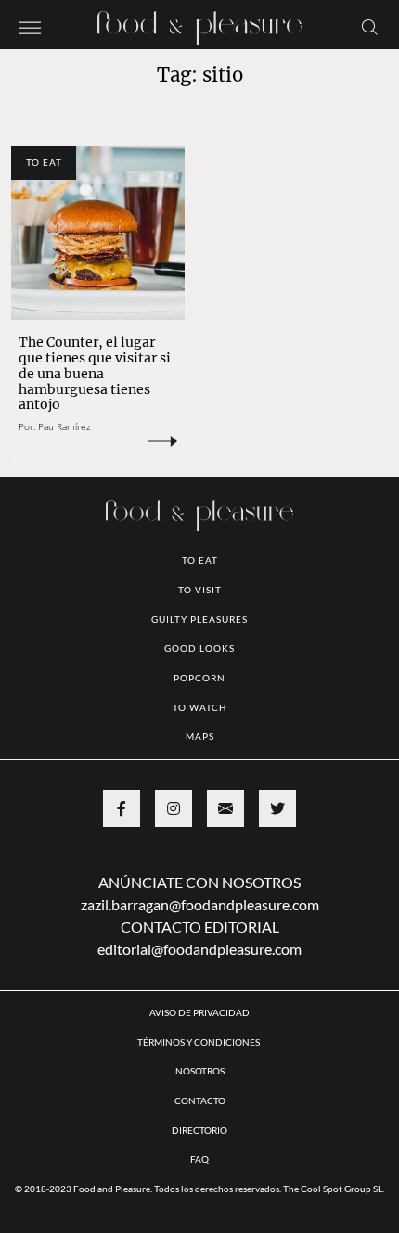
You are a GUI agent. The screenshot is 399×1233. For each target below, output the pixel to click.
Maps (200, 736)
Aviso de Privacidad (199, 1012)
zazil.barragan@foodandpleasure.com (200, 904)
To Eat (44, 162)
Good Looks (199, 648)
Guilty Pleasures (199, 619)
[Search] (370, 26)
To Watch (200, 707)
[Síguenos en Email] (225, 808)
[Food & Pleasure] (199, 23)
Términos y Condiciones (199, 1042)
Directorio (199, 1130)
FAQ (199, 1158)
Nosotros (200, 1070)
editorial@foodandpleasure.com (199, 949)
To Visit (200, 589)
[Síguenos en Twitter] (277, 808)
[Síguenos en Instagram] (173, 808)
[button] (30, 26)
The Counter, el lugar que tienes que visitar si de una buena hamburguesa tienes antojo (95, 373)
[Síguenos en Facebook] (121, 808)
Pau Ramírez (64, 426)
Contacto (199, 1100)
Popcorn (199, 677)
